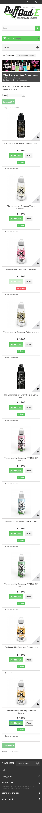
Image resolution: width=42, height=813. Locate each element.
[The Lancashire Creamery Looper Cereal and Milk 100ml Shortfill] (21, 377)
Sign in (37, 2)
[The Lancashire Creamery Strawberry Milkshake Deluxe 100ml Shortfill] (21, 251)
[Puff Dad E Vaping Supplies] (21, 13)
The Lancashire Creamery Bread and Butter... (21, 711)
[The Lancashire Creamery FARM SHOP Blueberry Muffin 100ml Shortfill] (21, 503)
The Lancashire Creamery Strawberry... (21, 269)
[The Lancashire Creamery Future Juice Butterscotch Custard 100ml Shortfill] (21, 125)
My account (7, 799)
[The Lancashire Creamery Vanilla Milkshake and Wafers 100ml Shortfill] (21, 188)
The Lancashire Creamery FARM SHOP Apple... (21, 585)
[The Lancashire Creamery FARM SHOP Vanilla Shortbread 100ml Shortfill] (21, 440)
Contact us (30, 2)
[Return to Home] (4, 55)
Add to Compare (12, 169)
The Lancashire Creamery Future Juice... (21, 143)
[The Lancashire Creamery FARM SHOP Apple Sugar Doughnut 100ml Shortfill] (21, 566)
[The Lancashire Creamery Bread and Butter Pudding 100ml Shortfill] (21, 692)
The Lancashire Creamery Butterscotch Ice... (21, 648)
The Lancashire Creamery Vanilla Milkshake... (21, 207)
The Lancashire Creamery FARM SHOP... (21, 521)
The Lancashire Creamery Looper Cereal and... (21, 396)
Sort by (4, 95)
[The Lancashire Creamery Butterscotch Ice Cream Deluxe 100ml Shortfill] (21, 629)
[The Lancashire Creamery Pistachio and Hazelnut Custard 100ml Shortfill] (21, 314)
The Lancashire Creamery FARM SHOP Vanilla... (21, 459)
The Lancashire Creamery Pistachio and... (21, 332)
